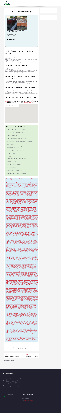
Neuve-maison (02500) (22, 288)
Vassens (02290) (31, 326)
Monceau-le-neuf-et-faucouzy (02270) (12, 277)
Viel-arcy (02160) (30, 332)
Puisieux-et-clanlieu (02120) (18, 304)
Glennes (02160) (31, 244)
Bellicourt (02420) (35, 191)
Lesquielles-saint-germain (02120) (26, 265)
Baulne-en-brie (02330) (18, 188)
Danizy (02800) (14, 228)
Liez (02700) (34, 266)
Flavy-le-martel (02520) (19, 237)
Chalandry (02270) (9, 209)
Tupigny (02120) (16, 325)
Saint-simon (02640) (26, 315)
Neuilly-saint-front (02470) (13, 288)
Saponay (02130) (8, 316)
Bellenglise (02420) (23, 191)
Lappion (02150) (25, 260)
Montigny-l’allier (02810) (13, 283)
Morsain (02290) (15, 285)
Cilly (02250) (16, 216)
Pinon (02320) (14, 299)
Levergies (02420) (19, 266)
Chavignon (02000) (27, 211)
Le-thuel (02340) (11, 264)
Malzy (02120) (23, 269)
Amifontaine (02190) (18, 180)
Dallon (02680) (25, 227)
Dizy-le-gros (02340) (32, 228)
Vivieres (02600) (27, 338)
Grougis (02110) (8, 247)
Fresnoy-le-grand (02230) (13, 242)
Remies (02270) (21, 305)
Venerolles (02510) (19, 330)
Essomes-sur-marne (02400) (16, 233)
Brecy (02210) (14, 202)
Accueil (44, 3)
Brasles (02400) (21, 201)
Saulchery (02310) (15, 316)
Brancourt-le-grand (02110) (13, 201)
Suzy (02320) (8, 322)
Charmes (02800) (18, 210)
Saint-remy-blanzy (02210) (17, 315)
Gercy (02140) (33, 243)
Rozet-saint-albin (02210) (26, 309)
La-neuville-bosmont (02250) (28, 257)
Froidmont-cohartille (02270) (13, 243)
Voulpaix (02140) (8, 339)
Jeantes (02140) (14, 252)
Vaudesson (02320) (23, 328)
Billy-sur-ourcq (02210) (23, 196)
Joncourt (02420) (20, 252)
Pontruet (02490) (8, 301)
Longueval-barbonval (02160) (32, 267)
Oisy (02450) (27, 292)
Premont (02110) (23, 301)
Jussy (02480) (8, 253)
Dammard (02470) (31, 227)
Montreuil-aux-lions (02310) (33, 284)
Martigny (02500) (22, 273)
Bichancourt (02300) (33, 195)
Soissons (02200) (14, 321)
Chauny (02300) (20, 211)
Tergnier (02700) (16, 323)
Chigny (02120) (11, 215)
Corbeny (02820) (11, 220)
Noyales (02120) (20, 291)
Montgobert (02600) (35, 281)
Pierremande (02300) (30, 298)
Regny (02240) (8, 305)
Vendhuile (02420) (12, 330)
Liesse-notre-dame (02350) (27, 266)
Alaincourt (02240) (29, 179)
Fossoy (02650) (11, 241)
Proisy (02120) (27, 302)
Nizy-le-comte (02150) (16, 289)
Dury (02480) (27, 229)
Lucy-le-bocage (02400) (15, 268)
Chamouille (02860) (22, 209)
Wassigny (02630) (27, 339)
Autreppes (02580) (17, 186)
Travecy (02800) (11, 324)
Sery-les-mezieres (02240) (21, 320)
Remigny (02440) (27, 305)
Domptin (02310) (15, 229)
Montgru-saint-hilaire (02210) (11, 282)
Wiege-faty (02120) (9, 340)
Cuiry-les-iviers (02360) (9, 227)
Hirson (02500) (22, 250)
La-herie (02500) (11, 257)
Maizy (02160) (18, 269)
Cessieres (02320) (20, 208)
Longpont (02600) (23, 267)
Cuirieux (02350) (35, 226)
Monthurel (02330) (26, 282)
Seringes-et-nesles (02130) (24, 318)
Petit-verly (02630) (24, 298)
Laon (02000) (19, 260)
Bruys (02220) (20, 204)
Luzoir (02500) (22, 268)
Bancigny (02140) (8, 187)
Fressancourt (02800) (21, 242)
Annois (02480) (26, 182)
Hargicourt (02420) (15, 249)
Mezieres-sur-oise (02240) (10, 276)
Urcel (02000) (29, 325)
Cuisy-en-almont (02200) (18, 227)
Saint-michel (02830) (14, 314)
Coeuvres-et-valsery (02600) (30, 217)
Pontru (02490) (33, 300)
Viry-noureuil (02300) (14, 338)
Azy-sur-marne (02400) (31, 186)
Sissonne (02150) (35, 320)
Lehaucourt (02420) (25, 264)
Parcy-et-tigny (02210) (9, 296)
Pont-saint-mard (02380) (20, 300)
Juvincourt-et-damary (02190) (21, 253)
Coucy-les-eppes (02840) (13, 221)
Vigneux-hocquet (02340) (27, 333)
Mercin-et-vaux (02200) (33, 274)
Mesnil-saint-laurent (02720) (33, 275)
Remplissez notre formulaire (8, 405)
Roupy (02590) (23, 308)
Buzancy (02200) (8, 207)
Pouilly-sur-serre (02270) (16, 301)
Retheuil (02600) (23, 306)
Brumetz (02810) (18, 203)
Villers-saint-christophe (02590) (19, 337)
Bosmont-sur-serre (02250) (21, 199)
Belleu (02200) (29, 191)
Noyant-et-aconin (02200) (28, 291)
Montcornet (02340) (9, 281)
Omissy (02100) (8, 293)
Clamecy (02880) (16, 217)
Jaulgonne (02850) (32, 251)
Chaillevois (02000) (33, 208)
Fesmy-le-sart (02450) (16, 236)
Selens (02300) (33, 316)
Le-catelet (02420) (32, 261)
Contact (55, 3)
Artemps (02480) (24, 183)
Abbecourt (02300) (9, 178)
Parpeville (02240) (15, 297)
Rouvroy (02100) (29, 308)
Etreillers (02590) (32, 234)
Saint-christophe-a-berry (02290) (30, 312)
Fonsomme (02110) (9, 239)
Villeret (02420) (11, 336)
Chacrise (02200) (26, 208)
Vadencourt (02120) (9, 326)
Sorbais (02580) (29, 321)
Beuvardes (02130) (9, 195)
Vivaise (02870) (21, 338)
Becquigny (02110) (16, 191)
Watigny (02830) (33, 339)
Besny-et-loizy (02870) (20, 194)
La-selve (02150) (24, 258)
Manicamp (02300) (29, 269)
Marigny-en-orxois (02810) (32, 272)
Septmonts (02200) (9, 317)
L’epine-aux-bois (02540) (31, 253)
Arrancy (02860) (18, 183)
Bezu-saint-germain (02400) (25, 195)
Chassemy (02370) (31, 210)
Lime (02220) (8, 267)
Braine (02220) (27, 200)
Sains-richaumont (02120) (31, 310)
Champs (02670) (28, 209)
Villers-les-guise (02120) (9, 337)
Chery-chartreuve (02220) (16, 212)
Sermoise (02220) (32, 318)
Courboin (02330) (9, 223)
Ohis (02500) (14, 292)
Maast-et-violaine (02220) (29, 268)
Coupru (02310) (29, 221)
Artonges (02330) (31, 183)
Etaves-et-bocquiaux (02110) (10, 234)
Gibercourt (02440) (14, 244)
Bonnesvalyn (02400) (12, 199)
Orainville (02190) (14, 293)
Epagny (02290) (11, 231)
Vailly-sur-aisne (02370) (17, 326)
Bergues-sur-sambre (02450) (16, 192)
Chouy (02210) (11, 216)
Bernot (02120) (24, 192)
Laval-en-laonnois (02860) (16, 261)
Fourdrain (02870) (18, 241)
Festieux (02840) (23, 236)
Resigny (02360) (8, 306)
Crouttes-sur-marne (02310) (10, 226)
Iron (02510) (14, 251)
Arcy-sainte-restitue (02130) (10, 183)
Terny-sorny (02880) (23, 323)
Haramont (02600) (34, 248)
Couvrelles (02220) (12, 224)
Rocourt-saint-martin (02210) (17, 307)
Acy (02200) (20, 178)
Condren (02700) (31, 219)
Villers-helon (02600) (26, 336)
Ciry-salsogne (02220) (22, 216)
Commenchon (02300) (22, 218)
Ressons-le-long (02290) (15, 306)
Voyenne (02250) (14, 339)
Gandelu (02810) (22, 243)
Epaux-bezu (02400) (23, 231)
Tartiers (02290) (28, 322)
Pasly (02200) (21, 297)
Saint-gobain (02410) (30, 313)
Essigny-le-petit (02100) (31, 232)
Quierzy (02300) (26, 304)
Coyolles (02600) (30, 224)
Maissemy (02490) (12, 269)
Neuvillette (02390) (9, 289)
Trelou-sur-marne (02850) (19, 324)
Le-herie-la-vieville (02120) (16, 263)
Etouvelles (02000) (19, 234)
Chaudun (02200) (14, 211)
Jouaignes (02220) (27, 252)
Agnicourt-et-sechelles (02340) (28, 178)
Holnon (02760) (27, 250)
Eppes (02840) (35, 231)
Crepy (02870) (19, 225)
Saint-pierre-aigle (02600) (32, 314)
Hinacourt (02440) (16, 250)
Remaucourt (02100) (14, 305)
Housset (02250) (8, 251)
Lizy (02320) (18, 267)
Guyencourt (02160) (12, 248)
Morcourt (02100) (9, 285)
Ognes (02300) (8, 292)
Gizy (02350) (20, 244)
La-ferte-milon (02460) (27, 256)
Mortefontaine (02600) (22, 285)
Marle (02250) (8, 273)
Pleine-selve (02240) (21, 299)
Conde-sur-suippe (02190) (23, 219)
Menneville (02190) (19, 274)
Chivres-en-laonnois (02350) (19, 215)
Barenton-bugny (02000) (16, 187)
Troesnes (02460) (27, 324)
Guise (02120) (27, 247)
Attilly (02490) (22, 184)
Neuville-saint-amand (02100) (31, 288)
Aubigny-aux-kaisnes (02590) (17, 185)
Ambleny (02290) (11, 180)
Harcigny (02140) (8, 249)
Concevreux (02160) (29, 218)
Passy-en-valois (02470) (28, 297)
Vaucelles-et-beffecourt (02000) (14, 328)
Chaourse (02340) (35, 209)
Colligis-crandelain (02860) (13, 218)
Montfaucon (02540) (27, 281)
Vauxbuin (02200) (23, 329)
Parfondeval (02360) (17, 296)
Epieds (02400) (30, 231)
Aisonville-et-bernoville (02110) (14, 179)
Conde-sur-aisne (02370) (14, 219)
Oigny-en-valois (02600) (21, 292)
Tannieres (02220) (22, 322)
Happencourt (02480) (26, 248)
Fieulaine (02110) (30, 236)
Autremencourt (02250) (9, 186)
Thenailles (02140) (30, 323)
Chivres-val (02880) (28, 215)
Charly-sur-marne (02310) (10, 210)
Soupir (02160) (35, 321)
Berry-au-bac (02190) (12, 193)
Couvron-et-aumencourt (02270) (21, 224)
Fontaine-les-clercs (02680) (17, 239)
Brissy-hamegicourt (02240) (10, 203)
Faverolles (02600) (27, 235)
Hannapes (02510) (19, 248)
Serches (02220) (11, 318)
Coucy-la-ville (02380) (23, 220)
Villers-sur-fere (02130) (29, 337)
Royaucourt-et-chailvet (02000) (16, 309)
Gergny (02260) (8, 244)
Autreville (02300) (24, 186)
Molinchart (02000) (34, 276)
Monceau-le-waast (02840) (23, 277)
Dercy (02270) (20, 228)
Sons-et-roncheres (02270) (22, 321)
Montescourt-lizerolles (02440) (18, 281)
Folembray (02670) (33, 237)
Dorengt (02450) (21, 229)
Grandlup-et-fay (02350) (20, 245)
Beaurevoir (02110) (14, 190)
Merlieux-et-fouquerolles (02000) (11, 275)
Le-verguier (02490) (18, 264)
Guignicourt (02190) (21, 247)
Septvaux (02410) (15, 317)
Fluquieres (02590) (26, 237)
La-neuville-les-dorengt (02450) (16, 258)
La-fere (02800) (11, 256)
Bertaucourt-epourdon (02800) (22, 193)
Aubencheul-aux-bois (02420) (30, 184)
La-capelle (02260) (15, 255)
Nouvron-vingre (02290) (13, 291)
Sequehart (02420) (22, 317)
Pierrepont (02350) (9, 299)
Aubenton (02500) (8, 185)
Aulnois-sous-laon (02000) (33, 185)
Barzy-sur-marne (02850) (10, 188)
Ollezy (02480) (32, 292)
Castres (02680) (29, 207)
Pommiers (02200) (12, 300)
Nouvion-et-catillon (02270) (16, 290)
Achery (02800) (14, 178)
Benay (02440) (8, 192)
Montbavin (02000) (27, 280)
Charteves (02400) (25, 210)
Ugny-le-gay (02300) (23, 325)
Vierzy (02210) (14, 333)
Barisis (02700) (23, 187)
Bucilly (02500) (25, 204)
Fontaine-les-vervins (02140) (27, 239)
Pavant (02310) (11, 298)
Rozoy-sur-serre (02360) (13, 310)
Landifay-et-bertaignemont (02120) (27, 259)
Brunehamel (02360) (25, 203)
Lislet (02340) (13, 267)
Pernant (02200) (17, 298)
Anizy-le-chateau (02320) (19, 182)
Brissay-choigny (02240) (33, 202)
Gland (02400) (25, 244)
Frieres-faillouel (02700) (29, 242)
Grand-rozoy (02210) (12, 245)
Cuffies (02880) (23, 226)
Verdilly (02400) (31, 330)
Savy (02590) (20, 316)
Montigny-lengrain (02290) (31, 283)
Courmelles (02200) (26, 223)
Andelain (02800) (33, 180)
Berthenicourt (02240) (31, 193)
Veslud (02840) (11, 332)
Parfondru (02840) (24, 296)
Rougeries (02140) (17, 308)
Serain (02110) (28, 317)
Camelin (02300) (23, 207)
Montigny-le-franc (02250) (22, 283)
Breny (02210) (26, 202)
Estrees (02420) (23, 233)
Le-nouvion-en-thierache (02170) (26, 263)
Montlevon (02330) (18, 284)
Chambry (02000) (15, 209)
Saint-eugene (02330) (22, 313)
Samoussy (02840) (33, 315)
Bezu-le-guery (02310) (16, 195)
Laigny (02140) (18, 259)
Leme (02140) (31, 264)
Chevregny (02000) (33, 212)
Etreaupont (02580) (25, 234)
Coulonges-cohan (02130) (22, 221)
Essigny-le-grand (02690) (23, 232)
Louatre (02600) (8, 268)
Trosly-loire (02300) (33, 324)
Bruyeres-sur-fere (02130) (13, 204)
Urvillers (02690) (35, 325)
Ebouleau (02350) (33, 229)
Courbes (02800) (35, 221)
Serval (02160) (13, 320)
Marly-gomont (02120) (14, 273)
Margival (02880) (24, 272)
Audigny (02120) (25, 185)
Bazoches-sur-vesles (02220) (27, 188)
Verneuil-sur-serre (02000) (13, 331)
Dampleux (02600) (9, 228)
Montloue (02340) (25, 284)
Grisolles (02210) (34, 245)
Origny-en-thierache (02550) (22, 293)
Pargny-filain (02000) (31, 296)
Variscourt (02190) (25, 326)
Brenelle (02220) (20, 202)
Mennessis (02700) (12, 274)
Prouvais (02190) (33, 302)
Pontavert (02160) (27, 300)
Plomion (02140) (28, 299)
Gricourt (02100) (28, 245)
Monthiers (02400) (19, 282)
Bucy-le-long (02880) (32, 204)
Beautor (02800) (27, 190)
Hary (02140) (36, 249)
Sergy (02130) (17, 318)
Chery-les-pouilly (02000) (25, 212)
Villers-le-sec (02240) (34, 336)
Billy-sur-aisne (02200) (15, 196)
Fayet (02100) (33, 235)
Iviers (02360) (25, 251)
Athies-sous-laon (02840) (15, 184)
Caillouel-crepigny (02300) (16, 207)
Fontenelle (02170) (14, 240)
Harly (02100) (21, 249)
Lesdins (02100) (17, 265)
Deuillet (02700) (26, 228)
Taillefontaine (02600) (14, 322)
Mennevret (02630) (26, 274)
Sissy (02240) (8, 321)
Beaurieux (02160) (21, 190)
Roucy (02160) (11, 308)
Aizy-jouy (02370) (23, 179)
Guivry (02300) (32, 247)
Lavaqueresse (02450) (24, 261)
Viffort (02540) (19, 333)
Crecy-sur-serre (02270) (13, 225)
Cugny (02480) (29, 226)
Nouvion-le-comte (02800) (26, 290)
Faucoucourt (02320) (19, 235)
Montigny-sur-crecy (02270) (10, 284)
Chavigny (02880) (33, 211)
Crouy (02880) (17, 226)
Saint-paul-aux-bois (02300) (23, 314)
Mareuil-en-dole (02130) (17, 272)
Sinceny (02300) (28, 320)
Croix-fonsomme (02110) (33, 225)
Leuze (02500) (13, 266)
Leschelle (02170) (12, 265)
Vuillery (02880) (20, 339)
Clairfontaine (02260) (9, 217)
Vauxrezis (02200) (29, 329)
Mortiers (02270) (29, 285)
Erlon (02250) (8, 232)
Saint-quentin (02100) (9, 315)
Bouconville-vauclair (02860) (31, 199)
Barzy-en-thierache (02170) (30, 187)
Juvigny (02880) (13, 253)
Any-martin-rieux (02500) (34, 182)
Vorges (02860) (32, 338)
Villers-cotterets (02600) (18, 336)
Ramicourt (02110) (33, 304)
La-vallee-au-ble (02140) (32, 258)
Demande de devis (50, 3)
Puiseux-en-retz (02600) (9, 304)
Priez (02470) (22, 302)
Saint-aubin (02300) (13, 312)
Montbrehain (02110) (34, 280)
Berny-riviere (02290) (31, 192)
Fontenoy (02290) (30, 240)
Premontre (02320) (30, 301)
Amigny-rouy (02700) (26, 180)
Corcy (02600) (17, 220)
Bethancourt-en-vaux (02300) (29, 194)
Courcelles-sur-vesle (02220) (17, 223)
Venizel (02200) (25, 330)
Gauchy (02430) (27, 243)
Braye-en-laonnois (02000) (28, 201)
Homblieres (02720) (34, 250)
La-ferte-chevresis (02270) (19, 256)
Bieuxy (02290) (8, 196)
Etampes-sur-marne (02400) (31, 233)
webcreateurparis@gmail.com (28, 400)
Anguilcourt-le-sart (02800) (10, 182)
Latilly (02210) (8, 261)
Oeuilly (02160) (35, 291)
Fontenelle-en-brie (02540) (22, 240)
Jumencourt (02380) (34, 252)
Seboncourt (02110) (26, 316)
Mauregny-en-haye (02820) (29, 273)
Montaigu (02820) (20, 280)
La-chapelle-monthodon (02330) (24, 255)
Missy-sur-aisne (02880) (27, 276)
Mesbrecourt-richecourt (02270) (22, 275)
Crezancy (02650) (25, 225)
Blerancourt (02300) (31, 196)
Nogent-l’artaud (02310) (24, 289)
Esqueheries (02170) (14, 232)
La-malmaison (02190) (18, 257)
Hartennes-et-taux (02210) (28, 249)
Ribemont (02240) (8, 307)
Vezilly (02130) (16, 332)
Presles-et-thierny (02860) (15, 302)
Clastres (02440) (22, 217)
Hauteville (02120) (9, 250)
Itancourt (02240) (20, 251)
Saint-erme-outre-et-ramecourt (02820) (12, 313)
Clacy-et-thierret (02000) (31, 216)
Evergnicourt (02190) (12, 235)
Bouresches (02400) (12, 200)
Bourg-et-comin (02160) (20, 200)
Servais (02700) (8, 320)
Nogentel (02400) (32, 289)
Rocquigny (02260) (25, 307)
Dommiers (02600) (9, 229)
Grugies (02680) (14, 247)
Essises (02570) (8, 233)
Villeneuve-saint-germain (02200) (14, 334)
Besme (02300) (13, 194)
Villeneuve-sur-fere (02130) (24, 334)
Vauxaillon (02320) (16, 329)
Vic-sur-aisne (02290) (23, 332)
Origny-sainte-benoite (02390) (33, 293)
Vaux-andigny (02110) (30, 328)
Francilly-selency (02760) (25, 241)
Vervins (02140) (27, 331)
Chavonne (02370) (9, 212)
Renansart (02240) (34, 305)
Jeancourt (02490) (8, 252)
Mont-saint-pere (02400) (13, 280)
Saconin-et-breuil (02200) (21, 310)
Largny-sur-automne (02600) (33, 260)
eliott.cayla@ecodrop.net (28, 102)
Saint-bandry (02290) (21, 312)
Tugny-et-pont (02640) (9, 325)
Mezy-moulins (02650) (18, 276)
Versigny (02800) (21, 331)
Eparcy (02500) (17, 231)
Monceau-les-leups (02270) (33, 277)
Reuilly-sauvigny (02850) (30, 306)
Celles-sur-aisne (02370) (13, 208)
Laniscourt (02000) (13, 260)
